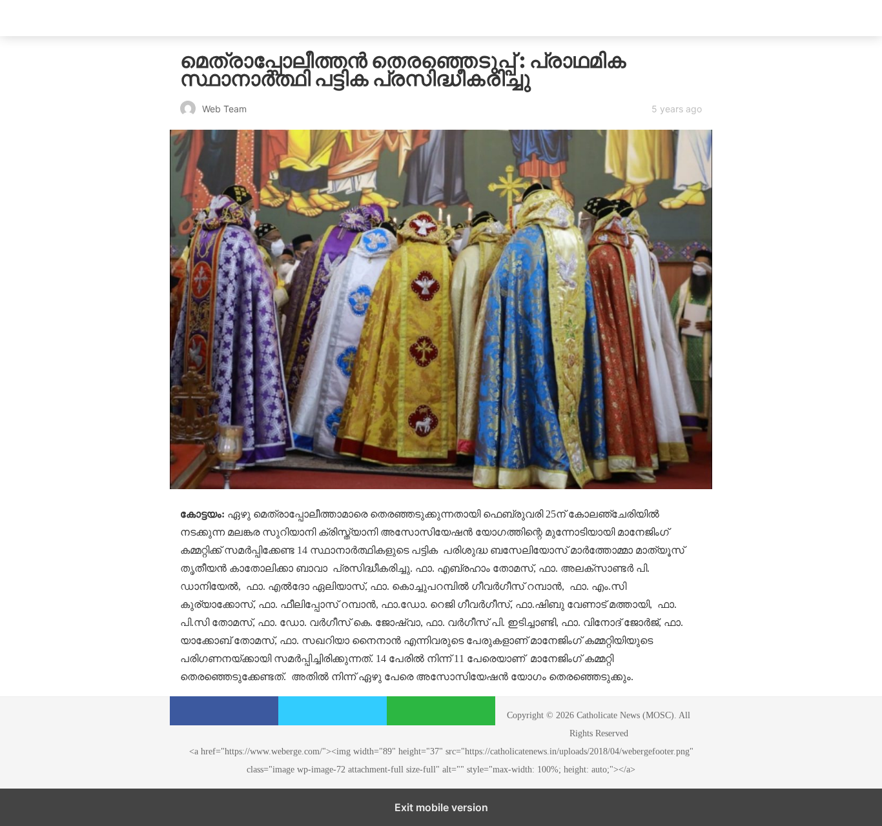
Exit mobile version (441, 807)
